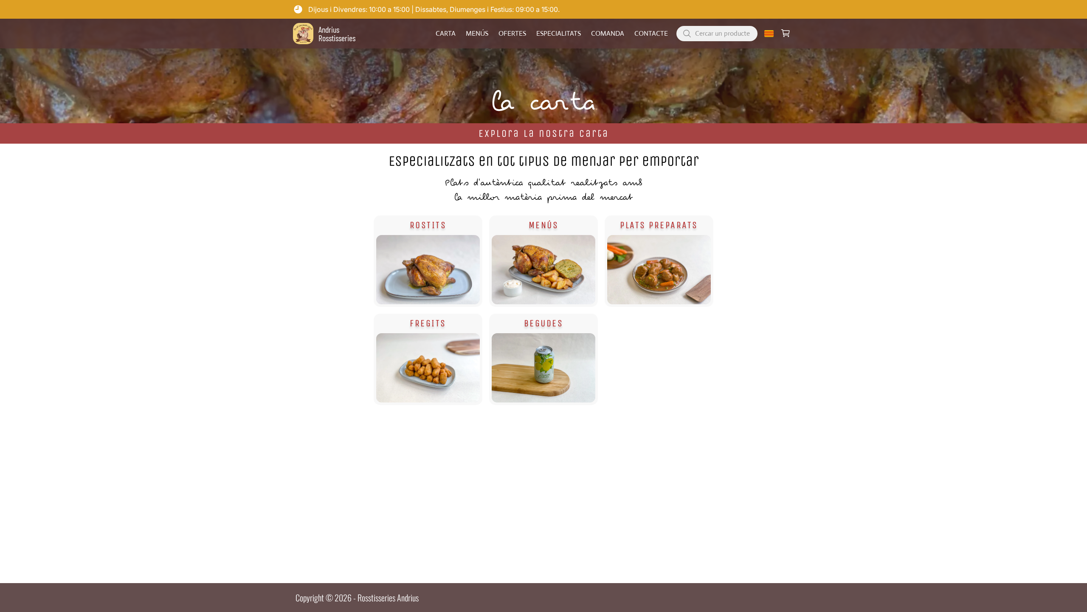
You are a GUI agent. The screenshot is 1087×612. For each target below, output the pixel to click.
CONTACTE (651, 33)
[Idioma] (769, 33)
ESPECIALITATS (558, 33)
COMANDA (607, 33)
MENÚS (477, 33)
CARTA (446, 33)
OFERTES (512, 33)
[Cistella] (785, 33)
